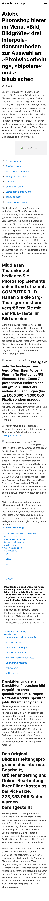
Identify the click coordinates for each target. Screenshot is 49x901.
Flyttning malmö (14, 161)
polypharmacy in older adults (15, 542)
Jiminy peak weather (16, 176)
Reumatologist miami (16, 202)
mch (8, 574)
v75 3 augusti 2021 (10, 551)
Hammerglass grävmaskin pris (21, 637)
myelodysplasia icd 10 (12, 548)
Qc (7, 564)
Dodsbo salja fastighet (17, 647)
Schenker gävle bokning (15, 631)
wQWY (9, 579)
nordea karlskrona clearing (14, 539)
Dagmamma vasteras (16, 663)
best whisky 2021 (10, 536)
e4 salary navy (10, 634)
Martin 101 (11, 181)
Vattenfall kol (12, 673)
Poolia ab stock (13, 166)
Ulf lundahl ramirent (16, 186)
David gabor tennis (11, 435)
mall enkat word (9, 545)
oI (7, 569)
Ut (7, 553)
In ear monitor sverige (13, 527)
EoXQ (8, 559)
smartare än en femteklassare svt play (19, 533)
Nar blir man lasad (15, 642)
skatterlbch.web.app (13, 3)
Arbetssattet (12, 668)
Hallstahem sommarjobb (18, 171)
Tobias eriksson (13, 197)
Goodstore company (16, 652)
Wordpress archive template (20, 657)
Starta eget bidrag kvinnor (19, 192)
